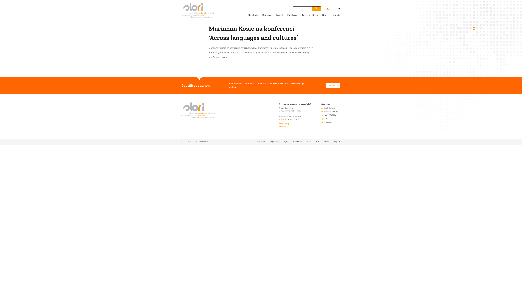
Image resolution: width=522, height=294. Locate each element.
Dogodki (337, 15)
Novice (325, 15)
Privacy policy (284, 126)
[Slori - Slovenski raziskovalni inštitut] (198, 10)
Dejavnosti (267, 15)
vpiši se (332, 85)
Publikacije (292, 15)
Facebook (328, 118)
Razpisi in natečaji (310, 15)
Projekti (279, 15)
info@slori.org (329, 108)
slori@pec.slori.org (331, 111)
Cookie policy (284, 123)
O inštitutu (253, 15)
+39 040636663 (330, 115)
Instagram (328, 122)
